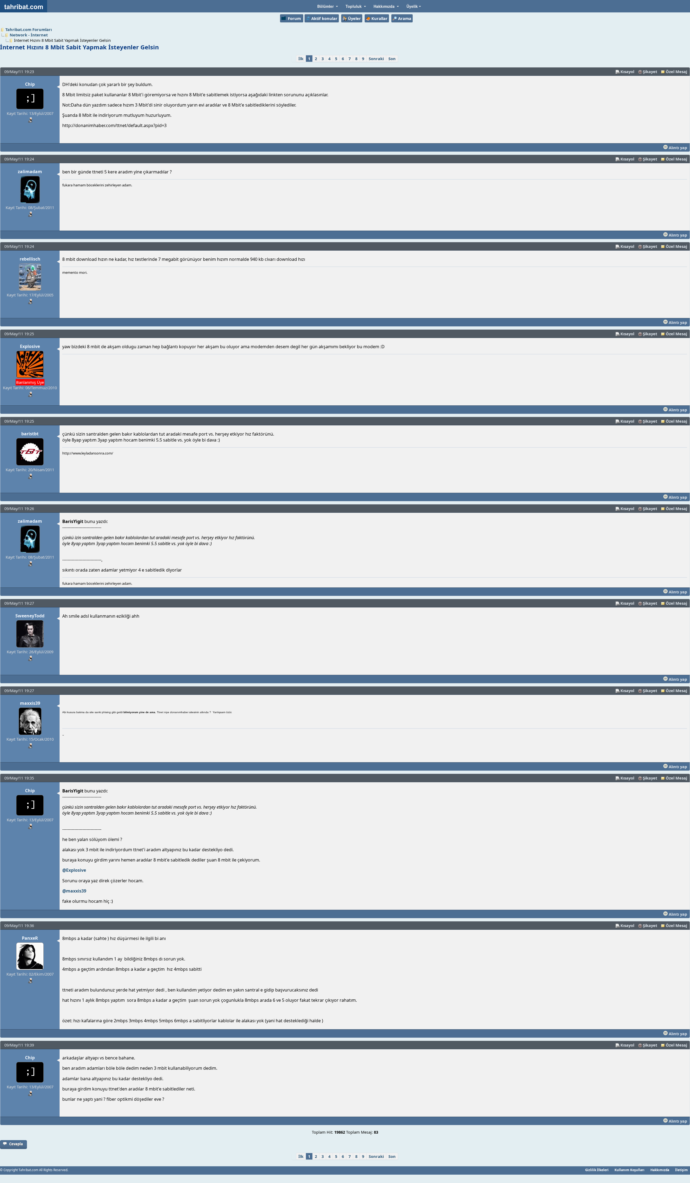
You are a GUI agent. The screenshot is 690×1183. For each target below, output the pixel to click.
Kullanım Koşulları (629, 1170)
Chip (30, 84)
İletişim (681, 1170)
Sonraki (376, 58)
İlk (300, 58)
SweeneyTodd (29, 616)
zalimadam (30, 172)
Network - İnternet (29, 34)
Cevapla (16, 1143)
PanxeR (30, 938)
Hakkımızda (659, 1170)
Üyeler (354, 18)
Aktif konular (324, 18)
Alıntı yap (677, 147)
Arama (404, 18)
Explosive (30, 346)
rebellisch (30, 259)
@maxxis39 (74, 891)
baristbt (30, 434)
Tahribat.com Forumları (28, 29)
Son (392, 58)
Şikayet (650, 71)
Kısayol (627, 71)
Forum (294, 18)
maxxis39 (30, 703)
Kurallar (379, 18)
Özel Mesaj (676, 71)
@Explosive (74, 870)
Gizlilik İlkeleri (597, 1170)
